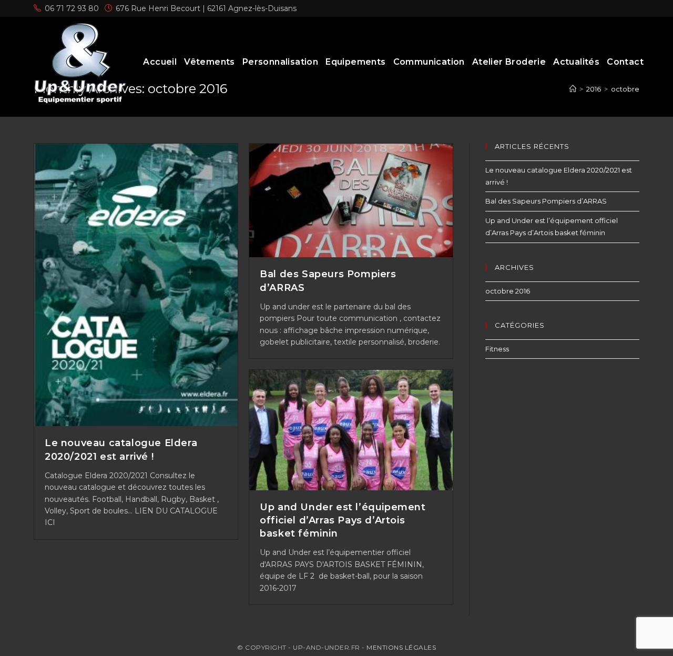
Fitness (497, 349)
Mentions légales (401, 647)
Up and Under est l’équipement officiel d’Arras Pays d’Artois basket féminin (342, 520)
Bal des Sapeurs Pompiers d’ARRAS (546, 201)
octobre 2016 (507, 291)
